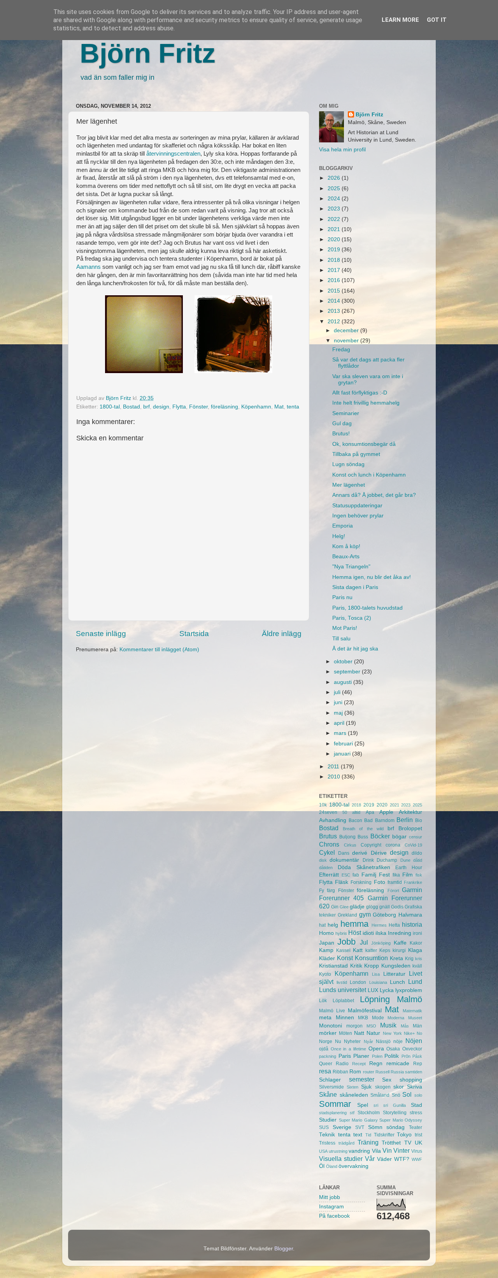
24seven (328, 812)
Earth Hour (408, 867)
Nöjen (413, 1040)
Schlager (330, 1080)
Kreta (396, 958)
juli (338, 692)
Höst (354, 932)
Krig (409, 958)
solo (418, 1095)
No (419, 1033)
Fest (384, 875)
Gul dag (342, 423)
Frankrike (413, 882)
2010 (335, 777)
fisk (419, 875)
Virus (416, 1151)
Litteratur (394, 974)
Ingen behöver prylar (358, 516)
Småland (379, 1095)
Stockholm (369, 1112)
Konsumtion (371, 957)
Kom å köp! (346, 546)
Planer (361, 1056)
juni (339, 702)
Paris (344, 1056)
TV (407, 1143)
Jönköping (381, 943)
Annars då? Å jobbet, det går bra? (374, 495)
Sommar (335, 1104)
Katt (358, 950)
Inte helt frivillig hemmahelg (366, 403)
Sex (386, 1080)
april (340, 723)
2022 (335, 219)
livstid (342, 982)
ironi (417, 933)
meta (325, 1017)
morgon (354, 1026)
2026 (335, 178)
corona (393, 845)
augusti (343, 682)
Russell (382, 1071)
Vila (376, 1151)
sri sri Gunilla (390, 1105)
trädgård (346, 1143)
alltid (356, 812)
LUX (373, 990)
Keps (384, 950)
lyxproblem (408, 990)
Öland (331, 1166)
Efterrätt (329, 875)
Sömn (375, 1127)
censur (415, 836)
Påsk (417, 1056)
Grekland (347, 915)
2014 (335, 301)
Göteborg (384, 915)
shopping (411, 1080)
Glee (344, 907)
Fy (321, 890)
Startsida (194, 633)
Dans (343, 853)
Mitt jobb (329, 1197)
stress (416, 1112)
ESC (346, 875)
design (161, 407)
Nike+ (409, 1033)
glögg (372, 907)
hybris (341, 933)
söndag (395, 1127)
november (347, 341)
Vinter (401, 1150)
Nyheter (352, 1041)
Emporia (342, 526)
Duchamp (387, 860)
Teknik (327, 1135)
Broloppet (410, 828)
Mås (405, 1026)
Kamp (326, 950)
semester (361, 1079)
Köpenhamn (256, 407)
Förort (393, 890)
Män (417, 1026)
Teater (415, 1127)
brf (146, 407)
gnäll (384, 907)
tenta (293, 407)
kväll (417, 966)
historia (412, 924)
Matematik (412, 1010)
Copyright (371, 845)
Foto (379, 882)
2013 (335, 311)
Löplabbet (343, 1000)
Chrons (329, 844)
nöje (398, 1041)
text (357, 1135)
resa (325, 1071)
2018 (335, 260)
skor (398, 1087)
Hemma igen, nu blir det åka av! (371, 577)
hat (322, 925)
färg (331, 890)
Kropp (371, 966)
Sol (407, 1094)
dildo (417, 853)
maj (339, 713)
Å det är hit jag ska (355, 649)
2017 (335, 270)
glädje (357, 907)
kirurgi (399, 950)
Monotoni (330, 1026)
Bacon (355, 820)
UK (418, 1143)
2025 (335, 188)
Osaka (393, 1049)
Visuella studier (341, 1158)
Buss (363, 837)
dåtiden (326, 867)
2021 (335, 229)
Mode (378, 1017)
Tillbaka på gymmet (356, 454)
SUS (324, 1127)
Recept (359, 1063)
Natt (359, 1033)
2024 (335, 199)
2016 (335, 280)
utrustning (338, 1151)
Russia (397, 1071)
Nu (338, 1041)
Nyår (368, 1041)
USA (323, 1151)
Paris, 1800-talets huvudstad (367, 608)
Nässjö (383, 1041)
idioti (368, 933)
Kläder (327, 958)
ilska (380, 933)
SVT (359, 1127)
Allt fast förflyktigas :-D (359, 393)
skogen (383, 1087)
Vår (370, 1158)
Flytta (179, 407)
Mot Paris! (344, 628)
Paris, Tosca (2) (351, 618)
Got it (437, 19)
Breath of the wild (363, 828)
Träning (368, 1142)
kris (418, 958)
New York (392, 1033)
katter (371, 950)
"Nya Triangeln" (351, 567)
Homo (326, 933)
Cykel (327, 852)
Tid (368, 1134)
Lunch (397, 982)
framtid (395, 882)
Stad (416, 1105)
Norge (325, 1041)
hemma (354, 924)
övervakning (353, 1166)
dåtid (417, 860)
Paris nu (342, 597)
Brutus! (341, 434)
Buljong (347, 837)
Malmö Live (332, 1010)
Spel (362, 1105)
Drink (368, 860)
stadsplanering (333, 1112)
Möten (345, 1033)
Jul (364, 942)
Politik (391, 1056)
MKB (363, 1017)
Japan (326, 943)
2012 (335, 321)
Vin (387, 1150)
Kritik (356, 966)
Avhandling (332, 820)
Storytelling (395, 1112)
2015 (335, 291)
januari (343, 754)
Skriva (414, 1087)
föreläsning (224, 407)
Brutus (328, 836)
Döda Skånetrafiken (364, 867)
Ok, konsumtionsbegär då (364, 444)
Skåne (328, 1094)
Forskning (361, 882)
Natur (373, 1033)
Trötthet (391, 1143)
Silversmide (331, 1087)
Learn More (400, 19)
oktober (344, 661)
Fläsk (341, 882)
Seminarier (345, 413)
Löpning (375, 999)
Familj (368, 875)
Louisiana (378, 982)
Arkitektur (410, 812)
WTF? (401, 1159)
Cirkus (350, 845)
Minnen (345, 1017)
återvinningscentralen (173, 154)
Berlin (404, 819)
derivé (359, 853)
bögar (399, 837)
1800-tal (110, 407)
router (368, 1071)
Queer (325, 1063)
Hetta (394, 925)
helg (333, 925)
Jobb (346, 942)
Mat (279, 407)
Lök (323, 1000)
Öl (321, 1166)
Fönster (198, 407)
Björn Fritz (148, 53)
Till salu (341, 639)
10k (323, 805)
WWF (417, 1159)
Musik (388, 1025)
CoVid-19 (413, 845)
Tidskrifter (384, 1135)
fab (355, 875)
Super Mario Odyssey (400, 1120)
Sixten (352, 1087)
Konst (345, 957)
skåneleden (354, 1095)
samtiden (413, 1071)
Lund (415, 981)
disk (323, 860)
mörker (328, 1033)
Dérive (379, 853)
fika (396, 875)
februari (344, 744)
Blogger (283, 1249)
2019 (335, 249)
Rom (355, 1072)
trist (418, 1135)
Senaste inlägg (101, 633)
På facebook (334, 1216)
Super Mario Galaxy (358, 1120)
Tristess (327, 1143)
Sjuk (366, 1087)
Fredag (341, 349)
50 (344, 812)
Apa (370, 812)
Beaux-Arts (345, 556)
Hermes (379, 925)
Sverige (342, 1127)
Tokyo (404, 1135)
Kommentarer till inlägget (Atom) (159, 649)
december (347, 330)
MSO (371, 1026)
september (348, 672)
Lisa (376, 974)
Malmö (409, 999)
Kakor (416, 943)
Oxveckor (412, 1049)
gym (365, 914)
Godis (397, 907)
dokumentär (344, 860)
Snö (396, 1095)
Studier (328, 1120)
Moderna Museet (405, 1017)
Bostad (131, 407)
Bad (368, 820)
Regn (375, 1063)
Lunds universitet (342, 989)
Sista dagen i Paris (355, 587)
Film (407, 875)
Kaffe (400, 943)
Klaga (415, 950)
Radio (342, 1063)
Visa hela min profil (342, 150)
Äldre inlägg (282, 633)
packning (327, 1056)
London (358, 982)
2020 (335, 239)
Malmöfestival (365, 1010)
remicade (397, 1063)
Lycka (387, 990)
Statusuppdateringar (357, 505)
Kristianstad (333, 966)
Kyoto (325, 974)
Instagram (331, 1207)
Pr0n (406, 1056)
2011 (334, 767)
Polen (377, 1056)
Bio (418, 820)
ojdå (323, 1049)
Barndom (385, 820)
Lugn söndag (348, 464)
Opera (376, 1049)
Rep (417, 1063)
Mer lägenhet (348, 485)
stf (352, 1112)
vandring (359, 1151)
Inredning (399, 933)
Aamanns (88, 267)
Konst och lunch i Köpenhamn (369, 475)
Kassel (343, 950)
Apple (386, 812)
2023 (335, 209)
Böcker (380, 836)
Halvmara (410, 915)
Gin (334, 907)
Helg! (338, 536)
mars (341, 733)
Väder (384, 1159)
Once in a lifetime (348, 1049)
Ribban (340, 1072)
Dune (405, 860)
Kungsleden (395, 966)
